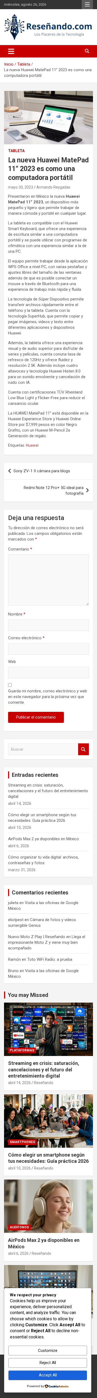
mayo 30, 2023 (20, 187)
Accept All (48, 1375)
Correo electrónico (26, 637)
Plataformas (22, 1050)
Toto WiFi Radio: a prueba (49, 959)
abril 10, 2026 (19, 1168)
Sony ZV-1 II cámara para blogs (41, 471)
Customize (47, 1350)
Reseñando (43, 1083)
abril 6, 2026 (18, 1253)
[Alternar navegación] (11, 51)
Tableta (16, 151)
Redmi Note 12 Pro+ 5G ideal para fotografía (54, 490)
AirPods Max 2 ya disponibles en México (43, 838)
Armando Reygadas (53, 187)
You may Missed (28, 995)
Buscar (83, 749)
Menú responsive (87, 4)
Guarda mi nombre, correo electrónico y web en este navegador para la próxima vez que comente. (47, 697)
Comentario (20, 549)
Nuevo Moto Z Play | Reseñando (36, 936)
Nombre (16, 614)
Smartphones (22, 1142)
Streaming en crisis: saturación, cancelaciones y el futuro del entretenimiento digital (48, 791)
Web (12, 661)
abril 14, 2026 (19, 1083)
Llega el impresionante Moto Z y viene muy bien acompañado (46, 942)
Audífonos (19, 1227)
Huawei (32, 445)
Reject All (48, 1362)
